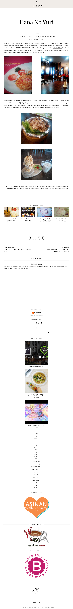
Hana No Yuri (36, 22)
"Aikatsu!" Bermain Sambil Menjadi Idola (36, 426)
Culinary (36, 33)
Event (36, 589)
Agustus (35, 469)
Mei (35, 474)
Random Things (36, 592)
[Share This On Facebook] (30, 238)
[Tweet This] (34, 238)
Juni (35, 472)
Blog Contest (36, 590)
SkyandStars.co (49, 607)
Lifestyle (36, 588)
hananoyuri (37, 312)
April (35, 477)
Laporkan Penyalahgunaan (36, 583)
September (35, 466)
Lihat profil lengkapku (36, 315)
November (35, 461)
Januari (35, 480)
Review (36, 593)
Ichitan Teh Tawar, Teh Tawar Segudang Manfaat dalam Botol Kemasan (36, 395)
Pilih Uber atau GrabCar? (36, 366)
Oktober (35, 464)
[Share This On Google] (42, 238)
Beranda (36, 587)
